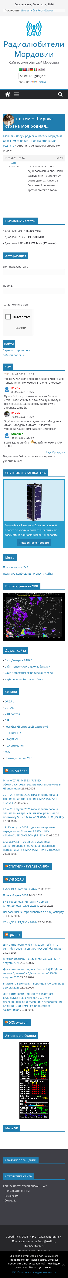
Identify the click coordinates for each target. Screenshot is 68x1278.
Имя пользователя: (15, 266)
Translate (42, 82)
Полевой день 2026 (15, 895)
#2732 (60, 158)
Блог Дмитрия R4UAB (18, 660)
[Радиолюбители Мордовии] (7, 94)
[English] (24, 69)
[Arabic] (20, 69)
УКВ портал (12, 714)
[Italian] (35, 69)
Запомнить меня (18, 304)
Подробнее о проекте (34, 542)
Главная (8, 136)
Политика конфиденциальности (36, 1272)
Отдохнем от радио (15, 141)
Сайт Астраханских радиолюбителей (29, 673)
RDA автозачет (14, 745)
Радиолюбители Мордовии (34, 49)
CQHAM (10, 708)
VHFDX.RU (16, 879)
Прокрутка (58, 452)
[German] (31, 69)
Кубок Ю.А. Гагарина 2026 (20, 889)
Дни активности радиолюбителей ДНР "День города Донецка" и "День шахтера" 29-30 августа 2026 (32, 973)
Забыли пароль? (13, 355)
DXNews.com (18, 1022)
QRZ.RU (9, 701)
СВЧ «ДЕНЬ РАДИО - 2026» (20, 922)
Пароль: (8, 285)
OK (13, 1272)
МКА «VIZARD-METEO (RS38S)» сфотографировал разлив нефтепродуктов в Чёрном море (32, 784)
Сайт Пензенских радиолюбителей (27, 666)
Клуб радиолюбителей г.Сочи (24, 679)
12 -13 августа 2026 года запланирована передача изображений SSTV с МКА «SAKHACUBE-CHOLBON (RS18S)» (29, 831)
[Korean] (43, 69)
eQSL (8, 752)
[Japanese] (39, 69)
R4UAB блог (18, 771)
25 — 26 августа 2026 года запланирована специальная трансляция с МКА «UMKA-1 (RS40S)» (30, 799)
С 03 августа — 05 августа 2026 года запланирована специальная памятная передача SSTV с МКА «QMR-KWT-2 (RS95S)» (31, 845)
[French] (27, 69)
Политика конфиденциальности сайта (28, 573)
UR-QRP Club (13, 739)
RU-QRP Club (13, 733)
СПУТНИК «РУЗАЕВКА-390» (29, 866)
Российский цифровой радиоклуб (26, 726)
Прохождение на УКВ (18, 758)
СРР (7, 720)
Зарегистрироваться (16, 350)
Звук (49, 452)
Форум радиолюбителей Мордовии (39, 136)
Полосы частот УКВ (15, 567)
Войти (9, 344)
